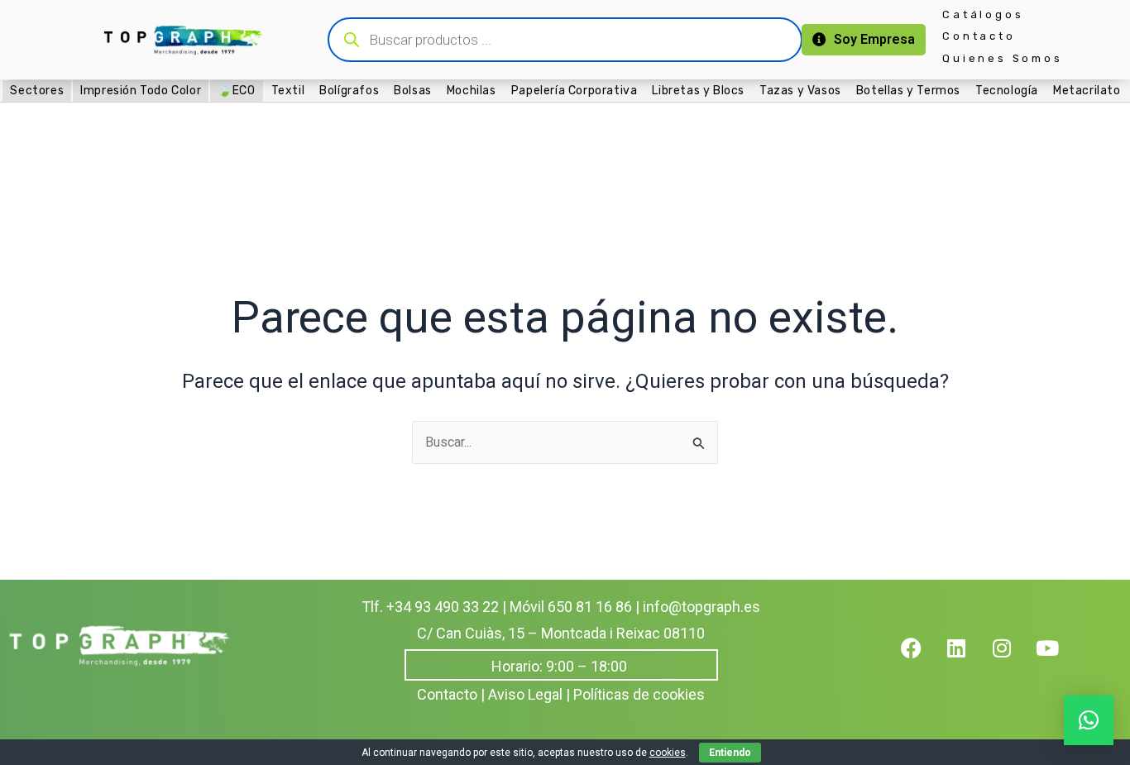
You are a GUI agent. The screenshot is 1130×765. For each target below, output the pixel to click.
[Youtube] (1058, 658)
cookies (667, 752)
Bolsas (413, 90)
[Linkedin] (967, 658)
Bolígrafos (349, 90)
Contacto (978, 36)
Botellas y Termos (908, 90)
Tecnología (1006, 90)
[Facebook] (921, 658)
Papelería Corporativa (574, 90)
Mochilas (471, 90)
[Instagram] (1012, 658)
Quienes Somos (1002, 58)
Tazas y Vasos (800, 90)
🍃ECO (236, 91)
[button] (1088, 720)
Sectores (37, 91)
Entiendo (730, 752)
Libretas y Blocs (698, 90)
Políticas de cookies (639, 694)
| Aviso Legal (522, 694)
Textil (288, 90)
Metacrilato (1087, 90)
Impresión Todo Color (140, 91)
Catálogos (982, 14)
